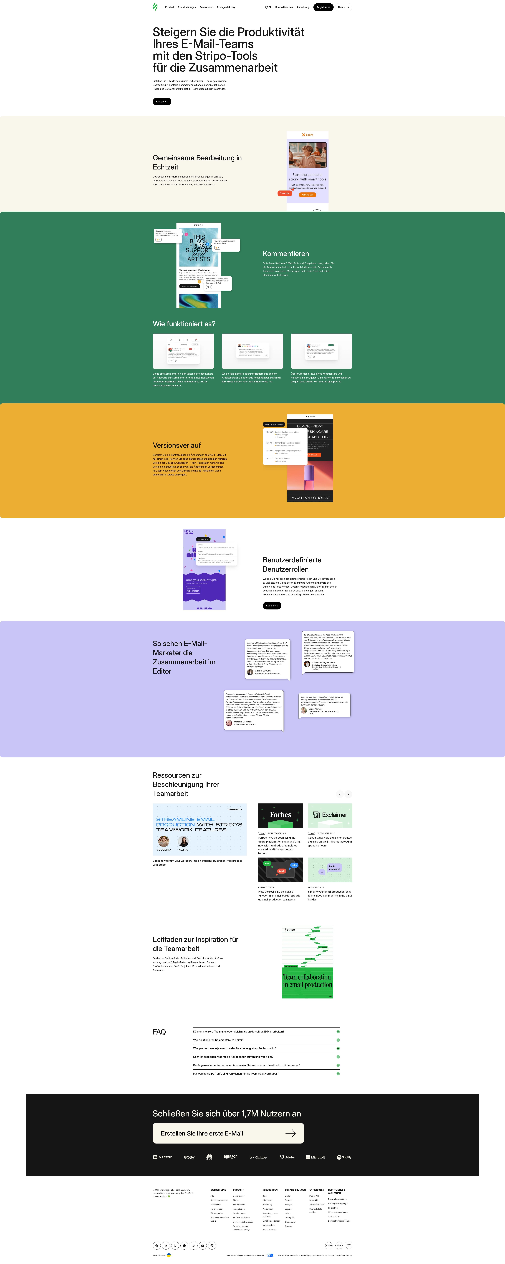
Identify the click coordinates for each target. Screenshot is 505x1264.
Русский (288, 1226)
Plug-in (236, 1200)
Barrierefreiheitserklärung (339, 1221)
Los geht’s (162, 101)
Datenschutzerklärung (337, 1199)
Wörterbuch (268, 1209)
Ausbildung (267, 1204)
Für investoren (217, 1209)
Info (212, 1196)
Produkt (169, 7)
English (288, 1196)
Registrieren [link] (323, 7)
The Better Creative (273, 673)
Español (288, 1209)
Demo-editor (238, 1196)
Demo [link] (341, 7)
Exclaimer (251, 724)
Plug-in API (314, 1196)
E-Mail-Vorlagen (187, 7)
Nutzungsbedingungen (338, 1203)
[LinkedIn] (166, 1246)
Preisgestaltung (226, 7)
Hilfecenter (267, 1200)
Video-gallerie (269, 1225)
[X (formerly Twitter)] (175, 1246)
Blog (265, 1196)
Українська (290, 1222)
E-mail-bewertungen (271, 1221)
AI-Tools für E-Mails (241, 1217)
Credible (315, 669)
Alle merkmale (239, 1204)
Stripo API (313, 1200)
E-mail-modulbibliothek (243, 1222)
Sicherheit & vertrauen (338, 1212)
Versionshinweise (317, 1204)
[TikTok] (194, 1246)
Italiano (288, 1213)
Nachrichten (216, 1204)
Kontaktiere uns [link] (284, 7)
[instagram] (184, 1246)
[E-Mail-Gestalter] (155, 7)
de (270, 7)
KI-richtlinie (333, 1208)
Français (288, 1204)
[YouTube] (203, 1246)
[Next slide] (348, 794)
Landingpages (239, 1213)
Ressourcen (206, 7)
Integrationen (239, 1209)
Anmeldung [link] (303, 7)
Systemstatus (334, 1216)
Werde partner (217, 1213)
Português (289, 1217)
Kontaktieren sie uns (219, 1200)
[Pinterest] (212, 1246)
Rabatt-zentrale (269, 1229)
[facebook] (157, 1246)
